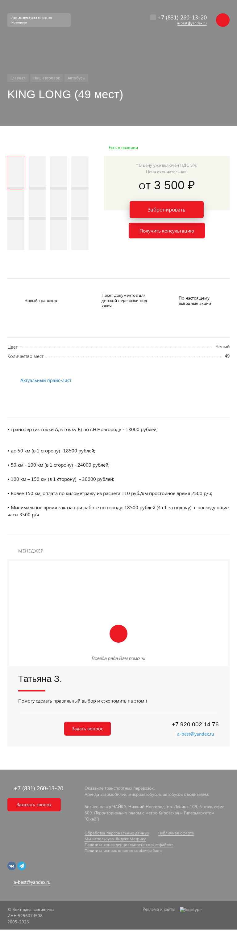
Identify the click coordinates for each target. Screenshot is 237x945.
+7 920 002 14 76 (195, 724)
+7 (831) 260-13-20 (182, 17)
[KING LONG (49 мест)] (48, 147)
